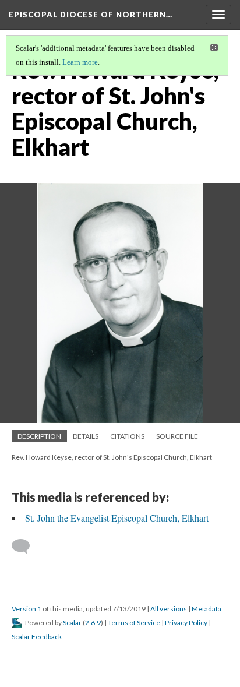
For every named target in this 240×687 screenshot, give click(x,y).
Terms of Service (134, 622)
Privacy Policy (186, 622)
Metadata (206, 608)
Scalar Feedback (37, 636)
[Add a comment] (26, 546)
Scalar (72, 622)
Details (85, 436)
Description (39, 436)
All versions (168, 608)
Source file (177, 436)
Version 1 (26, 608)
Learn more (80, 62)
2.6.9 (93, 622)
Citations (127, 436)
